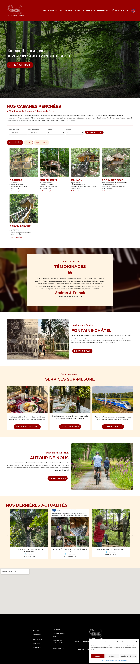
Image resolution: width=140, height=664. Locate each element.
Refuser (112, 656)
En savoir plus (29, 557)
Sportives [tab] (41, 142)
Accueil (36, 630)
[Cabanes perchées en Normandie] (111, 528)
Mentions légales (122, 660)
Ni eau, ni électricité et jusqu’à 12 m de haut (70, 550)
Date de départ (33, 129)
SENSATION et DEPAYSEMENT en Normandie (29, 550)
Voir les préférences (128, 656)
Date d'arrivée (14, 129)
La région (36, 643)
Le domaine (37, 639)
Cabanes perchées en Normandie (111, 549)
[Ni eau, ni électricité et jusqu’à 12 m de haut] (70, 528)
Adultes (49, 129)
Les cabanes (37, 635)
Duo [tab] (28, 142)
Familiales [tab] (15, 142)
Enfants (69, 129)
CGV (54, 637)
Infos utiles (37, 648)
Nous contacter (58, 648)
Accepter (97, 656)
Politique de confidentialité (109, 660)
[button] (136, 642)
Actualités (56, 630)
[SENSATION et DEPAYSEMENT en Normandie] (29, 528)
